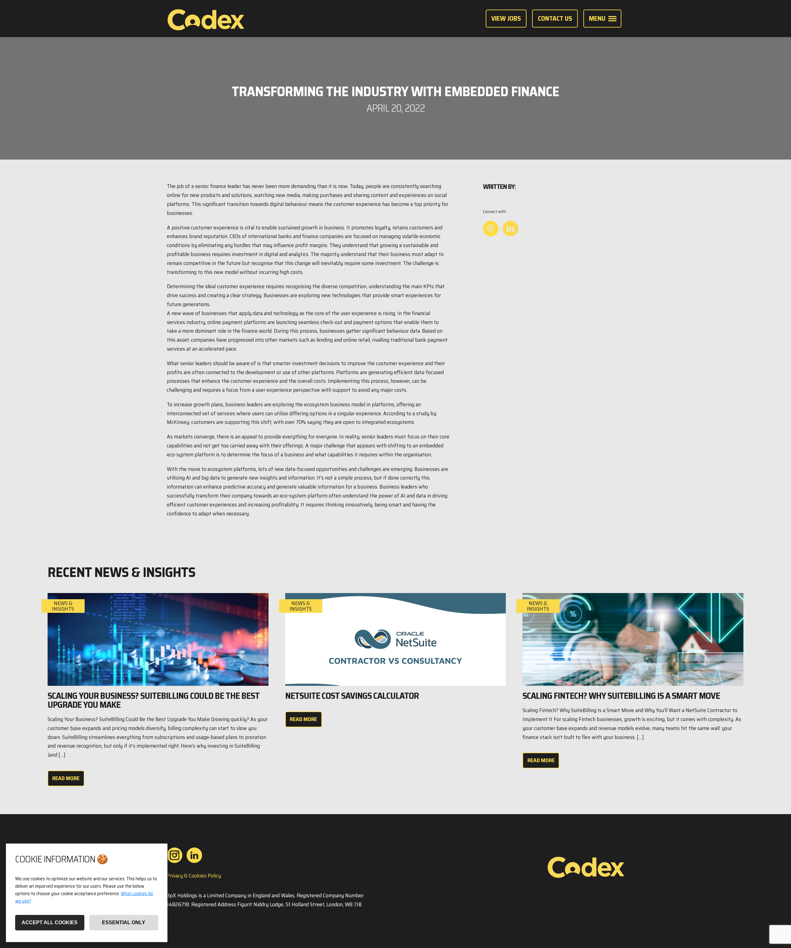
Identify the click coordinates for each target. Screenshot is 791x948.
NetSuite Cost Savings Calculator (352, 696)
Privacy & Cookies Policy (194, 875)
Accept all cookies (50, 922)
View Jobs (506, 18)
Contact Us (555, 18)
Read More (65, 778)
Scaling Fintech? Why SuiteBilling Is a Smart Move (621, 696)
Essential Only (123, 922)
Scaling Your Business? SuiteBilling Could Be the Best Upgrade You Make (154, 700)
